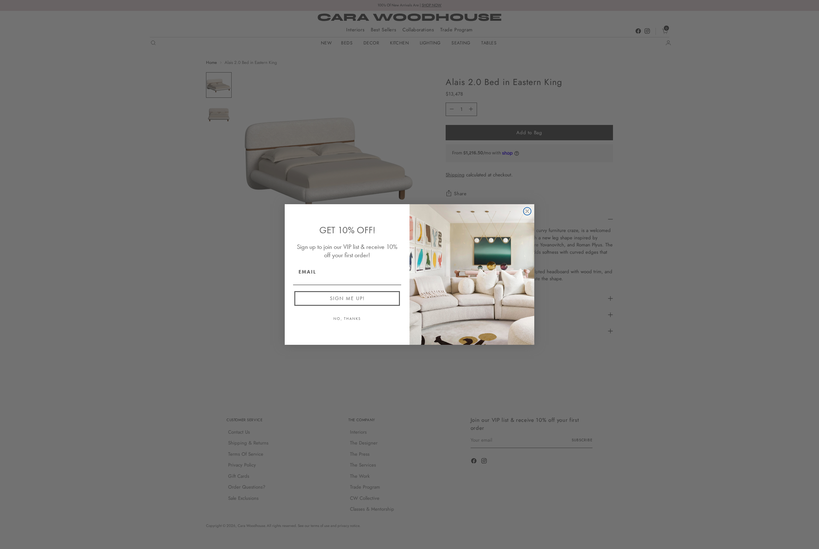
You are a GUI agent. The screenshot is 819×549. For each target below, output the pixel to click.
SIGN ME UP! (347, 298)
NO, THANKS (347, 318)
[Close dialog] (527, 211)
